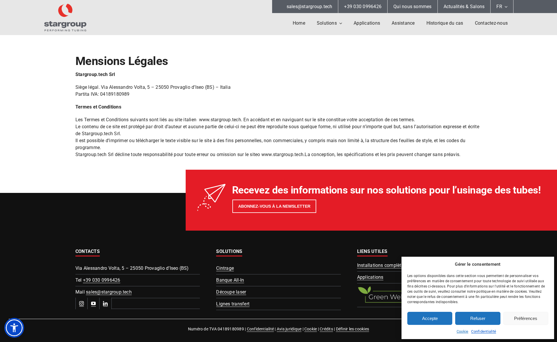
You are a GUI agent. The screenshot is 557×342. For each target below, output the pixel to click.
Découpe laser (231, 292)
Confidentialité (483, 331)
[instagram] (81, 303)
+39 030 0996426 (101, 280)
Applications (370, 277)
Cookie (462, 331)
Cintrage (225, 268)
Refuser (477, 318)
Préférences (525, 318)
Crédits (326, 329)
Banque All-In (230, 280)
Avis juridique (289, 329)
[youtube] (94, 303)
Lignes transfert (232, 304)
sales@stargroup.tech (109, 292)
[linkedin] (105, 303)
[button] (14, 327)
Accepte (430, 318)
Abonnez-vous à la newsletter (274, 206)
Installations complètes (381, 265)
